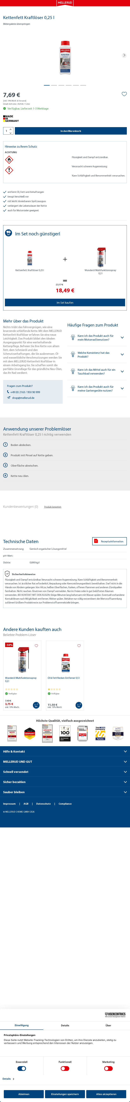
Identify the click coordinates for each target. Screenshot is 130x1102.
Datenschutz (43, 803)
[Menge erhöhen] (11, 129)
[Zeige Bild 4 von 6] (69, 85)
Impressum (9, 803)
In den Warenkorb (71, 131)
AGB (26, 803)
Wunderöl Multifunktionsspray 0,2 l (21, 679)
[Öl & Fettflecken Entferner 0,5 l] (65, 658)
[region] (65, 55)
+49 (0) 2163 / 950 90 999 (25, 392)
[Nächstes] (124, 55)
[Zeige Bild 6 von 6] (83, 85)
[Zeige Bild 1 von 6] (47, 85)
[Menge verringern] (11, 133)
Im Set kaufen (65, 302)
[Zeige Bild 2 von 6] (54, 85)
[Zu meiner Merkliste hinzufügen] (124, 94)
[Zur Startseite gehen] (65, 3)
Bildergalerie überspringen (16, 23)
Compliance (65, 803)
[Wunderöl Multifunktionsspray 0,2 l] (22, 658)
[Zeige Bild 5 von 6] (76, 85)
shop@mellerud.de (23, 398)
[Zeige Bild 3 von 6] (61, 85)
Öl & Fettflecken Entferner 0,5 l (64, 677)
